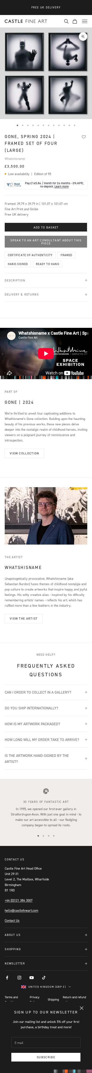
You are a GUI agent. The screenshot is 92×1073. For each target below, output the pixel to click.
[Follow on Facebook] (7, 977)
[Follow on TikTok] (44, 977)
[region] (46, 808)
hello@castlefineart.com (21, 910)
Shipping (53, 999)
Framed (66, 255)
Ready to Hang (47, 264)
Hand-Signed (18, 264)
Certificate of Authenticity (30, 255)
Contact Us (12, 920)
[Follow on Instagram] (19, 977)
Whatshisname (15, 159)
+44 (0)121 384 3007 (19, 900)
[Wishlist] (83, 137)
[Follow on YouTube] (31, 977)
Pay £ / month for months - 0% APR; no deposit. (54, 184)
